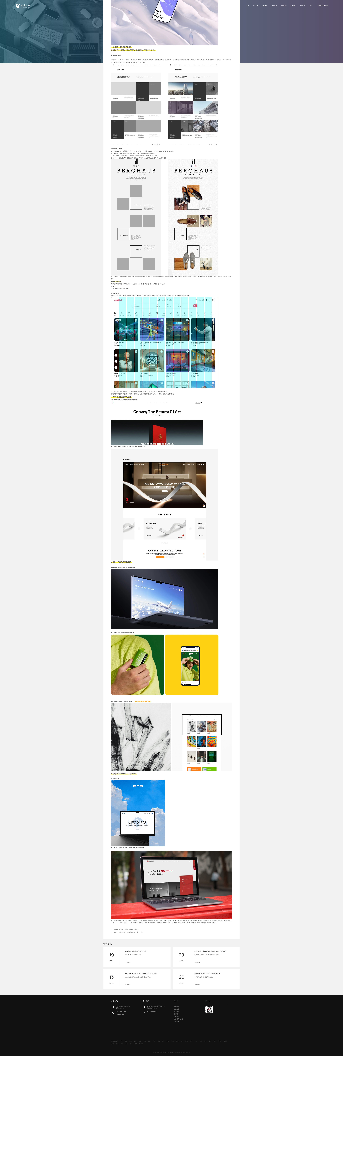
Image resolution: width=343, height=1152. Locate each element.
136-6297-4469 (121, 1011)
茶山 (135, 1041)
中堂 (136, 1043)
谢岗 (163, 1041)
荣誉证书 (176, 1016)
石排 (214, 1041)
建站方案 (265, 5)
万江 (131, 1043)
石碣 (210, 1041)
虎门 (191, 1041)
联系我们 (302, 5)
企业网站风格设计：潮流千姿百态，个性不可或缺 (130, 932)
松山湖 (225, 1041)
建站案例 (274, 5)
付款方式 (176, 1021)
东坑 (145, 1041)
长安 (196, 1041)
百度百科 (292, 5)
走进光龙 (176, 1006)
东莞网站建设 (114, 1041)
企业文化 (176, 1009)
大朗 (131, 1041)
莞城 (122, 1043)
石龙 (200, 1041)
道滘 (126, 1043)
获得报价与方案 (178, 1019)
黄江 (149, 1041)
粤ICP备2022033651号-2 (184, 1052)
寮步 (126, 1041)
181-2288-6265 (120, 1014)
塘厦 (177, 1041)
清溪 (186, 1041)
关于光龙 (255, 5)
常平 (121, 1041)
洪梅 (173, 1041)
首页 (247, 5)
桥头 (154, 1041)
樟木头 (141, 1043)
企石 (159, 1041)
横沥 (140, 1041)
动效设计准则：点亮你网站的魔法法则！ (127, 929)
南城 (112, 1043)
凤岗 (205, 1041)
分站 (310, 5)
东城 (117, 1043)
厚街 (182, 1041)
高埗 (168, 1041)
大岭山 (219, 1041)
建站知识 (283, 5)
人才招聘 (176, 1011)
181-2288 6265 (151, 1011)
